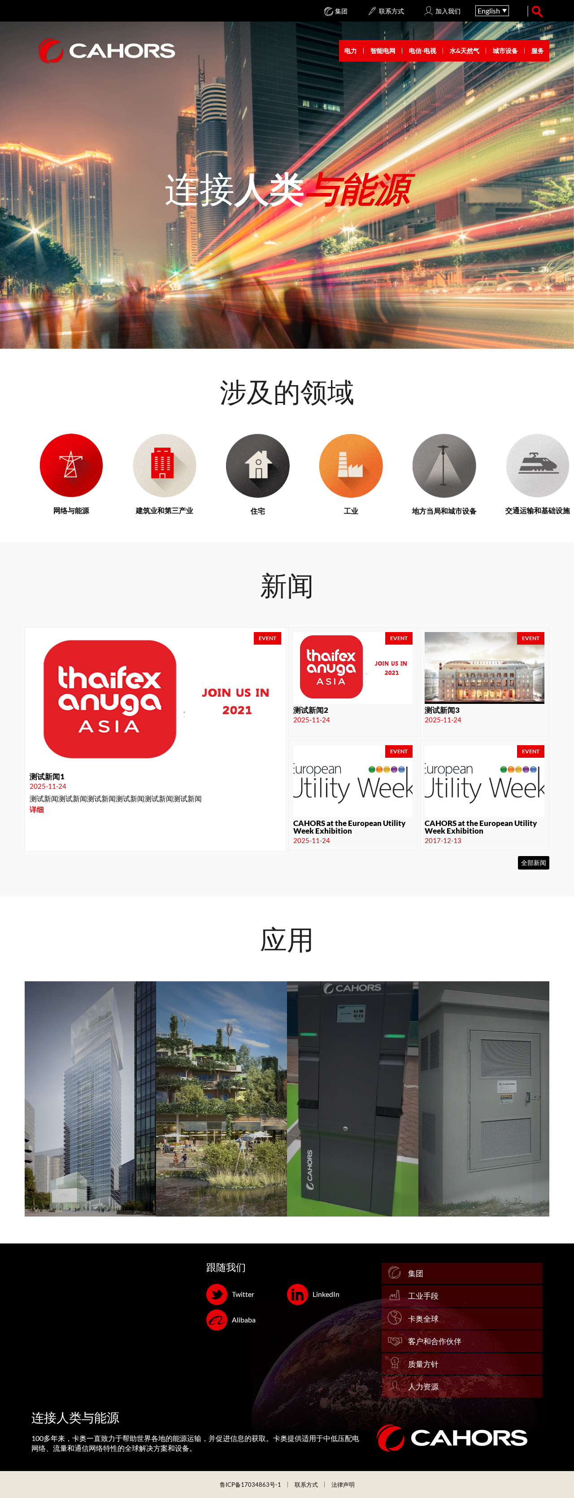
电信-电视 (422, 50)
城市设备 (505, 50)
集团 (415, 1273)
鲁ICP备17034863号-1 (250, 1484)
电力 (350, 50)
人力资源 (423, 1386)
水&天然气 (464, 50)
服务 (537, 50)
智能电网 (383, 50)
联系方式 (306, 1484)
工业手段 (423, 1295)
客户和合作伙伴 (434, 1341)
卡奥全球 (423, 1318)
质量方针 (423, 1364)
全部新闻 (533, 862)
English (489, 10)
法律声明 (343, 1484)
